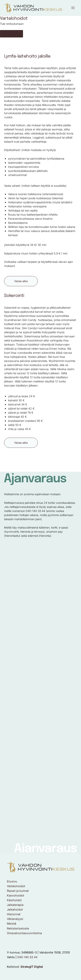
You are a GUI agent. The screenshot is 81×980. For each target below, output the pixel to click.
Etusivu (12, 881)
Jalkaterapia (15, 905)
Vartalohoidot (16, 886)
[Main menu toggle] (73, 8)
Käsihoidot (14, 900)
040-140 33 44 (27, 957)
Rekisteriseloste (18, 928)
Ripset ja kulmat (18, 891)
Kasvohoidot (15, 895)
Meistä (11, 923)
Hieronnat (13, 914)
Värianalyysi (15, 919)
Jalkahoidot (15, 909)
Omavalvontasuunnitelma (24, 933)
